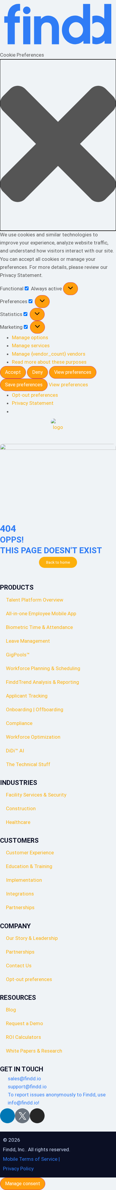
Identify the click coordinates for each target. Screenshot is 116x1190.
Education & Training (29, 866)
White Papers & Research (34, 1051)
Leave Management (28, 641)
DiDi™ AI (15, 751)
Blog (11, 1010)
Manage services (31, 345)
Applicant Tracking (27, 696)
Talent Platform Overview (34, 600)
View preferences (72, 372)
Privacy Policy (18, 1169)
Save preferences (24, 385)
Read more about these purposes (49, 362)
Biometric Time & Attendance (39, 627)
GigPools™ (18, 655)
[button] (58, 145)
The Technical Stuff (28, 764)
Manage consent (22, 1183)
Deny (37, 372)
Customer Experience (30, 853)
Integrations (20, 894)
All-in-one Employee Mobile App (41, 613)
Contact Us (19, 966)
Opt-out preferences (35, 395)
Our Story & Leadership (32, 938)
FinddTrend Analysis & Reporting (43, 682)
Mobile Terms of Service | (31, 1159)
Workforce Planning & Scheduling (43, 668)
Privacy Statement (33, 403)
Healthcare (18, 822)
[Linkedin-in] (7, 1115)
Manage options (30, 337)
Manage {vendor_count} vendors (48, 354)
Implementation (24, 880)
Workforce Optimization (33, 737)
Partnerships (20, 907)
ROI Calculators (23, 1037)
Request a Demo (24, 1023)
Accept (13, 372)
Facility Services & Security (36, 795)
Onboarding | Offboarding (34, 709)
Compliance (19, 723)
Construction (21, 808)
